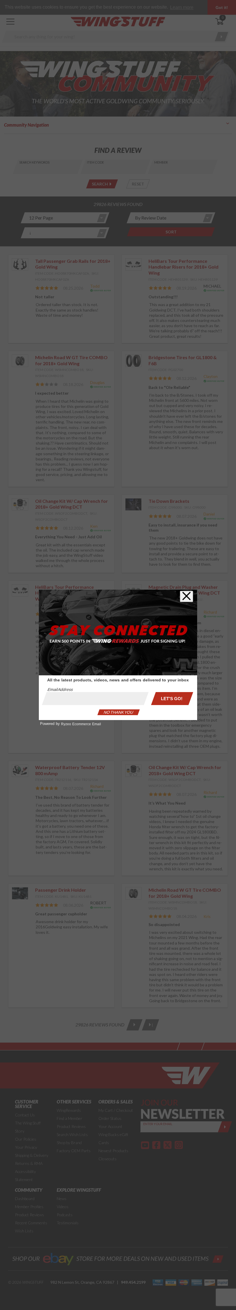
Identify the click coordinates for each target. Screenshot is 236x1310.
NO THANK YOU (118, 712)
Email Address (60, 689)
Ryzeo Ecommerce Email (81, 724)
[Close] (186, 596)
